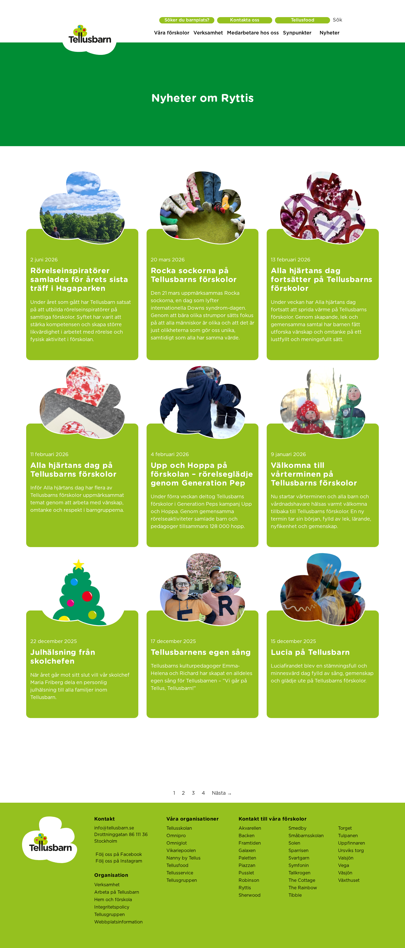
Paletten (247, 858)
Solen (294, 843)
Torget (345, 828)
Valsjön (345, 858)
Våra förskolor (171, 33)
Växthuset (349, 880)
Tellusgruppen (109, 914)
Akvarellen (250, 828)
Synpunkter (297, 33)
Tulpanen (348, 836)
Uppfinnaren (351, 843)
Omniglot (176, 843)
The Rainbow (302, 888)
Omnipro (176, 836)
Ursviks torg (351, 850)
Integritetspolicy (111, 907)
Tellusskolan (179, 828)
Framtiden (250, 843)
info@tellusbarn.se (114, 828)
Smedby (297, 828)
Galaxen (247, 850)
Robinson (249, 880)
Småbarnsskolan (306, 836)
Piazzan (247, 865)
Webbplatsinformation (118, 922)
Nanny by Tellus (183, 858)
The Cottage (301, 880)
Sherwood (250, 895)
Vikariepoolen (181, 850)
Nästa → (222, 793)
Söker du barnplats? (186, 20)
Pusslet (246, 873)
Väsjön (345, 873)
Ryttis (245, 888)
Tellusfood (302, 20)
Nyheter (329, 33)
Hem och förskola (113, 900)
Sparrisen (298, 850)
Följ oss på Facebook (119, 854)
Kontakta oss (244, 20)
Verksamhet (208, 33)
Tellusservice (179, 873)
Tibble (295, 895)
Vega (343, 865)
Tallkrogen (299, 873)
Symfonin (298, 865)
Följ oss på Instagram (119, 861)
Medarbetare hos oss (253, 33)
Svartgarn (298, 858)
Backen (247, 836)
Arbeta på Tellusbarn (116, 892)
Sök (337, 20)
